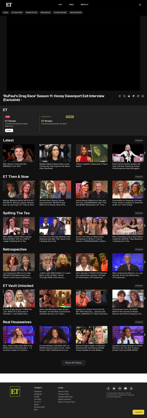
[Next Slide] (144, 154)
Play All (140, 140)
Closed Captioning (65, 397)
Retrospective (45, 12)
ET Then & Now (17, 12)
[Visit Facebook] (108, 388)
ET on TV (37, 402)
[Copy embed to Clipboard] (143, 96)
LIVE (60, 4)
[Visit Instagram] (120, 388)
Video (71, 4)
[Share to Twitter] (124, 96)
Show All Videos (73, 362)
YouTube (37, 399)
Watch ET (84, 4)
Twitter (37, 397)
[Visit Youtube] (126, 388)
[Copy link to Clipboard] (138, 96)
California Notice (64, 399)
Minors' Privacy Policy (66, 402)
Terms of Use (63, 391)
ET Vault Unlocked (60, 12)
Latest (6, 12)
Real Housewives (75, 12)
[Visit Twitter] (114, 388)
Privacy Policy (63, 394)
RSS (35, 410)
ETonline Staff (39, 407)
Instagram (38, 394)
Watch (10, 131)
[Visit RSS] (131, 388)
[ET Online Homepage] (9, 4)
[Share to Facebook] (120, 96)
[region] (73, 53)
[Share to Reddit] (129, 96)
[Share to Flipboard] (134, 96)
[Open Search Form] (140, 5)
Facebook (38, 391)
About (36, 404)
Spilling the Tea (31, 12)
